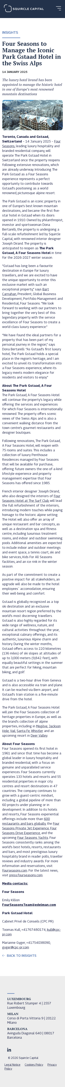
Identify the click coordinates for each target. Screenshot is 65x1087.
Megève (41, 726)
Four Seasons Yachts (32, 838)
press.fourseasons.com (26, 875)
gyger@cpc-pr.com (15, 947)
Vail (12, 731)
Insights (10, 32)
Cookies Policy (34, 1064)
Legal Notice (12, 1064)
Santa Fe (23, 731)
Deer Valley (39, 735)
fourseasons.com (14, 870)
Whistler (37, 731)
